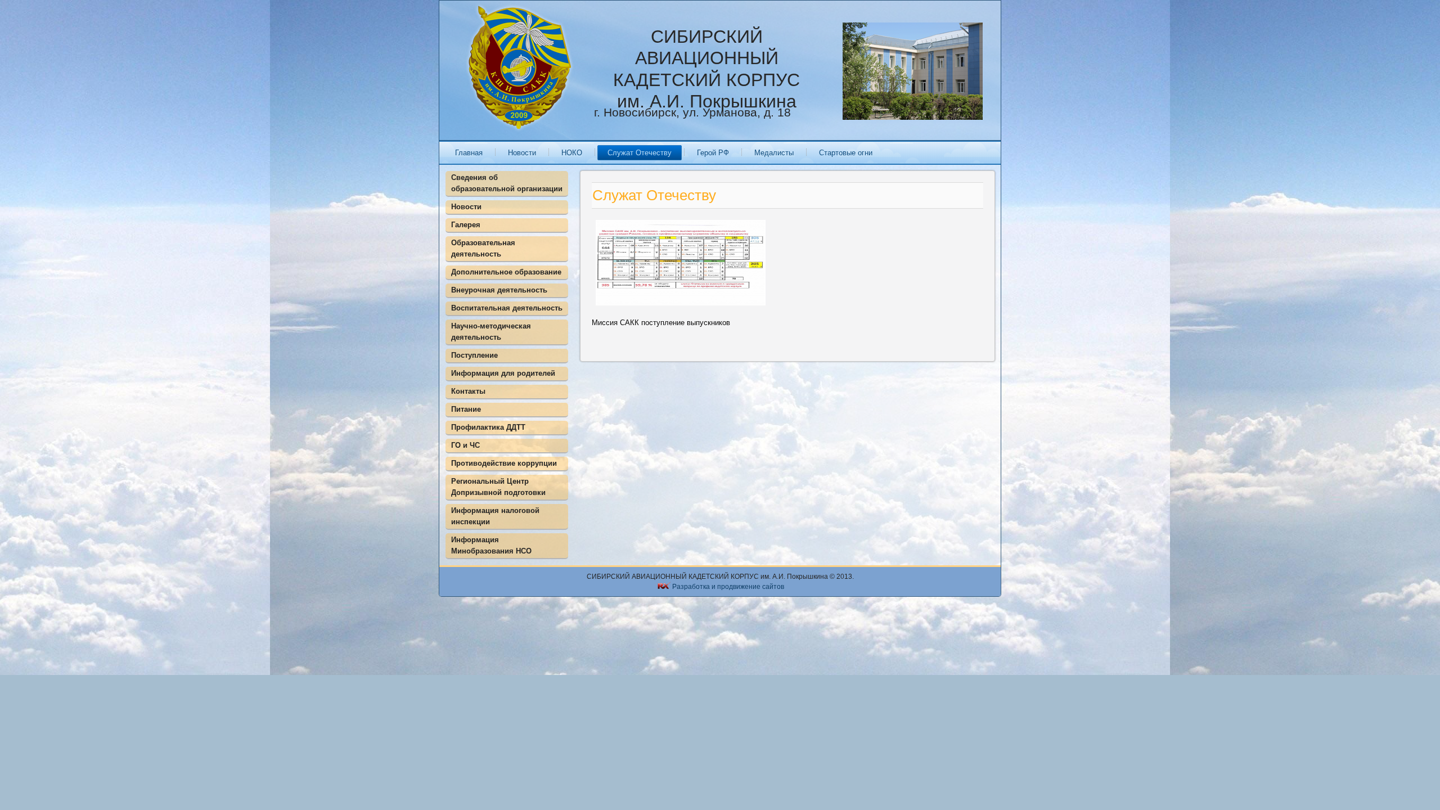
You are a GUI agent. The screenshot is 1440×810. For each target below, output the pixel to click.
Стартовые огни (845, 152)
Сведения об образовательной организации (506, 183)
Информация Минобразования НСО (491, 545)
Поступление (474, 355)
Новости (522, 152)
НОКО (571, 152)
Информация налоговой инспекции (495, 516)
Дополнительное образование (506, 272)
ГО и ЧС (465, 445)
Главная (469, 152)
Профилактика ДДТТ (488, 427)
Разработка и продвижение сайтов (728, 587)
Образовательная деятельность (483, 248)
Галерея (465, 224)
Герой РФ (713, 152)
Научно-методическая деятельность (491, 331)
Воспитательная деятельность (506, 308)
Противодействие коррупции (504, 463)
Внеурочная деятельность (499, 290)
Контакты (468, 391)
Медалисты (774, 152)
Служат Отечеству (640, 152)
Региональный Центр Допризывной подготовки (498, 487)
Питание (466, 409)
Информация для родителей (503, 373)
